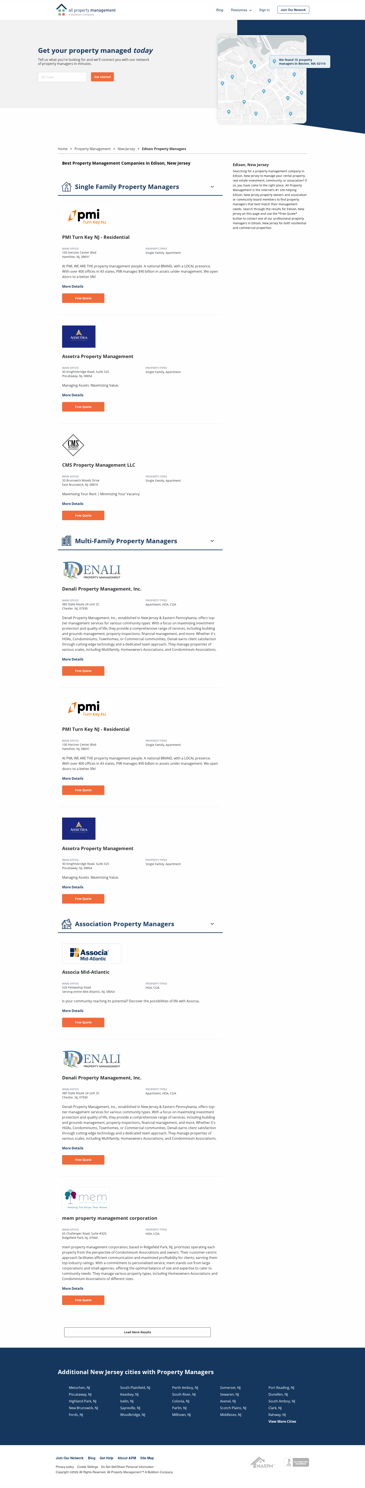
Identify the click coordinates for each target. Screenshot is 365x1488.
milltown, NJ (181, 1414)
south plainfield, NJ (135, 1387)
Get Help (106, 1457)
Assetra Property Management (97, 356)
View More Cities (282, 1421)
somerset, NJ (230, 1387)
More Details (72, 286)
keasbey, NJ (129, 1394)
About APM (127, 1457)
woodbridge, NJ (132, 1414)
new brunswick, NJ (83, 1408)
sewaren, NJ (229, 1394)
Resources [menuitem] (239, 9)
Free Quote (83, 298)
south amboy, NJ (281, 1401)
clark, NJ (275, 1408)
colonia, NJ (180, 1401)
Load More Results (137, 1332)
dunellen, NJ (278, 1394)
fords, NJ (76, 1414)
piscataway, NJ (80, 1394)
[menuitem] (293, 10)
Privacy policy (65, 1467)
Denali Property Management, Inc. (101, 588)
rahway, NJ (277, 1414)
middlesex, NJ (230, 1414)
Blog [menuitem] (219, 9)
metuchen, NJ (79, 1387)
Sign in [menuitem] (264, 9)
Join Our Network (70, 1457)
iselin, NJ (126, 1401)
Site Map (147, 1457)
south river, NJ (184, 1394)
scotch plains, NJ (233, 1408)
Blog (91, 1457)
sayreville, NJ (130, 1408)
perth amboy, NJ (185, 1387)
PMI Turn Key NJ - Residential (96, 237)
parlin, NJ (179, 1408)
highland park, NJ (82, 1401)
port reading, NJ (281, 1387)
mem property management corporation (109, 1218)
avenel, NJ (228, 1401)
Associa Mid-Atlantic (85, 972)
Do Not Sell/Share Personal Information (127, 1467)
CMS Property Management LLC (98, 465)
